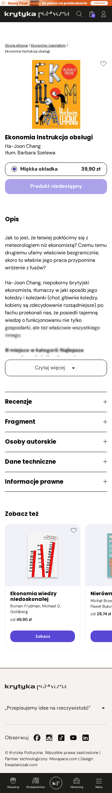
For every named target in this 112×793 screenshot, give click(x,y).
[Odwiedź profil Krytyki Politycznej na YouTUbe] (73, 737)
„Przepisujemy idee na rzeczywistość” (48, 708)
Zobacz (42, 636)
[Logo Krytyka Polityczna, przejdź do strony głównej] (37, 14)
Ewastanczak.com (21, 764)
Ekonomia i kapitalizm (48, 45)
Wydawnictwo (35, 787)
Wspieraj (13, 787)
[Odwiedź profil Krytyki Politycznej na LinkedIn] (85, 737)
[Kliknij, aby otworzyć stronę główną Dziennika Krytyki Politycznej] (56, 783)
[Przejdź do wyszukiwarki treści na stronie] (79, 14)
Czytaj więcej (50, 367)
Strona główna (16, 45)
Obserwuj (76, 787)
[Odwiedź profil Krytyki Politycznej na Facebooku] (37, 737)
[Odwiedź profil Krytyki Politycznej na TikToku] (61, 737)
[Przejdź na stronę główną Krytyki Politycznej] (36, 687)
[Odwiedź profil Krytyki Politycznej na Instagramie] (49, 737)
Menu (99, 787)
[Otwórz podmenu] (103, 708)
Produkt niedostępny (56, 186)
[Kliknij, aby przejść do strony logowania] (103, 14)
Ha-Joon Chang (23, 146)
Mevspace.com (63, 758)
